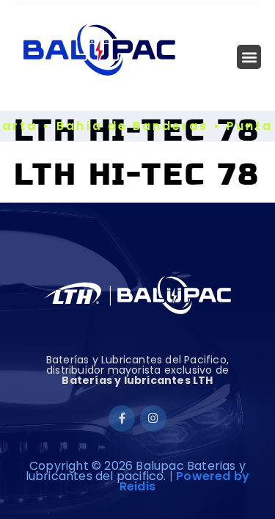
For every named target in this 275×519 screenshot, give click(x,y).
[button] (249, 57)
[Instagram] (153, 418)
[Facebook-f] (122, 418)
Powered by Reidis (184, 481)
